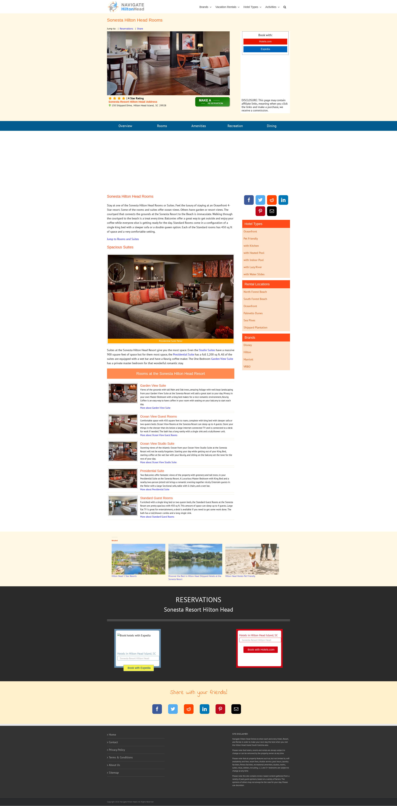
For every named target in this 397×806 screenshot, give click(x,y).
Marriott (248, 359)
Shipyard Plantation (255, 327)
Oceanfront (250, 231)
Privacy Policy (117, 750)
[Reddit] (272, 200)
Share (140, 28)
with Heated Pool (254, 253)
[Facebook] (249, 200)
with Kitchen (251, 245)
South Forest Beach (255, 299)
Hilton (247, 352)
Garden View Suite (222, 359)
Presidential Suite (183, 354)
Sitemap (114, 772)
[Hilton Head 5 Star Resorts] (138, 559)
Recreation (235, 126)
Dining (272, 126)
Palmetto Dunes (253, 313)
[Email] (272, 211)
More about (146, 407)
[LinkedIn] (283, 200)
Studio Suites (207, 350)
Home (112, 734)
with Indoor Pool (254, 260)
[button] (284, 6)
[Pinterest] (260, 211)
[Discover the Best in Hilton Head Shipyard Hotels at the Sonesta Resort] (195, 559)
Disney (248, 345)
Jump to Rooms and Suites (123, 239)
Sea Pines (249, 320)
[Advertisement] (265, 76)
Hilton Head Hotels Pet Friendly (240, 576)
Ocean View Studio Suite (164, 462)
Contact (113, 742)
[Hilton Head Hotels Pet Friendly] (252, 559)
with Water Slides (254, 274)
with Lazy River (253, 267)
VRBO (247, 366)
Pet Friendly (251, 238)
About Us (114, 765)
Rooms (162, 126)
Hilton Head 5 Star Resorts (124, 576)
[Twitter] (260, 200)
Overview (125, 126)
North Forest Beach (255, 292)
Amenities (198, 126)
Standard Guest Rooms (163, 516)
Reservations (126, 28)
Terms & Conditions (121, 757)
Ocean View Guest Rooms (164, 435)
